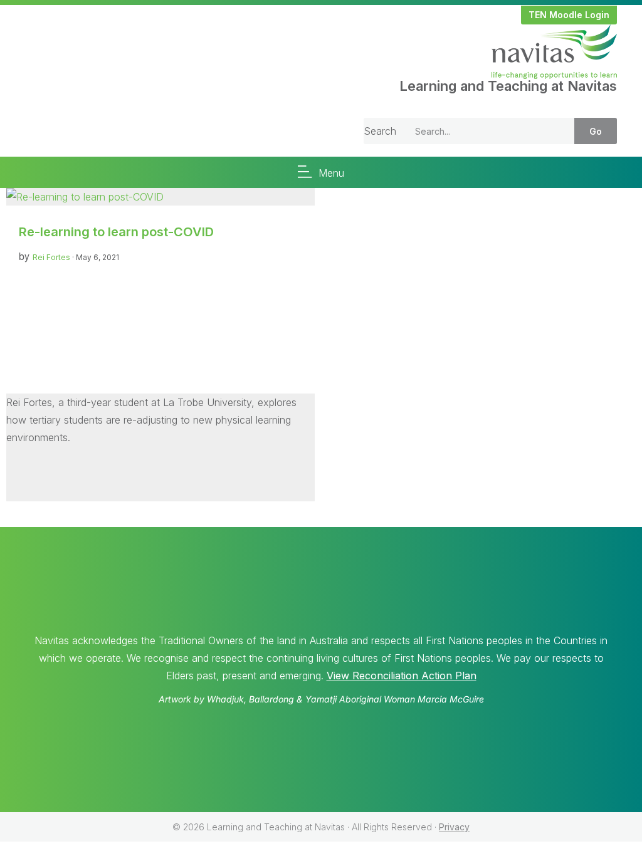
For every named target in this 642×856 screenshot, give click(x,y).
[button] (569, 15)
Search (380, 131)
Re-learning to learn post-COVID (116, 231)
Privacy (454, 827)
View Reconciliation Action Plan (401, 675)
